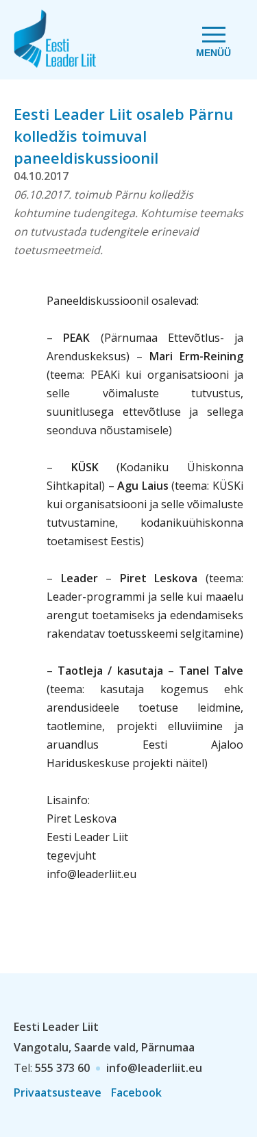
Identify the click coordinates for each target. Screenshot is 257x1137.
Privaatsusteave (57, 1092)
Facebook (136, 1092)
